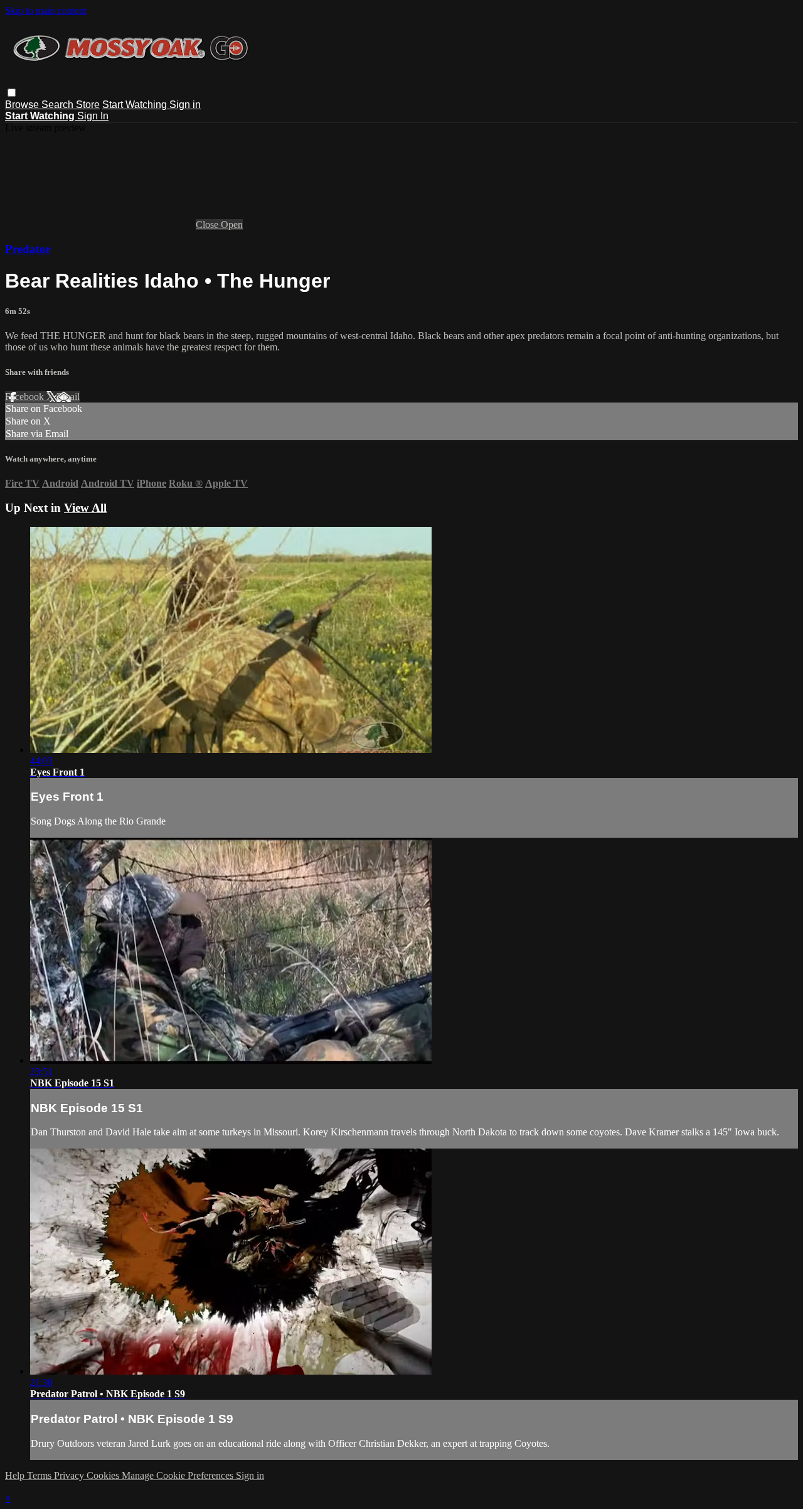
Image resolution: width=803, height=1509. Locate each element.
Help (16, 1475)
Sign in (185, 104)
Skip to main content (46, 10)
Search (58, 104)
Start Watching (135, 104)
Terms (40, 1475)
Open (232, 224)
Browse (23, 104)
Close (208, 224)
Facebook (25, 396)
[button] (12, 93)
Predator (28, 249)
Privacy (70, 1475)
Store (88, 104)
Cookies (104, 1475)
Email (68, 396)
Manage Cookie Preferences (179, 1475)
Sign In (93, 116)
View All (85, 507)
